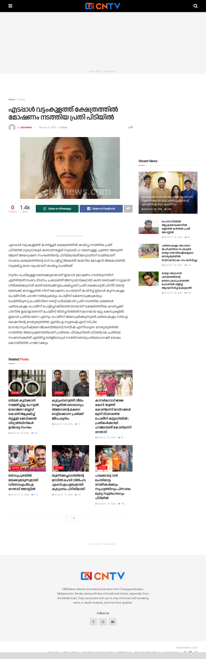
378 (189, 293)
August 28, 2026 (152, 209)
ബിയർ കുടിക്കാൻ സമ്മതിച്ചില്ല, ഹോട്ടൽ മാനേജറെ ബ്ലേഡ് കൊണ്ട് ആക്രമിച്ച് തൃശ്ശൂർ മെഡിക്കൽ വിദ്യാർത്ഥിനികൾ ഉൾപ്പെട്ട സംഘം (23, 414)
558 (169, 209)
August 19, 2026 (19, 494)
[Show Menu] (10, 6)
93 (121, 437)
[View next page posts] (74, 518)
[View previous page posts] (67, 518)
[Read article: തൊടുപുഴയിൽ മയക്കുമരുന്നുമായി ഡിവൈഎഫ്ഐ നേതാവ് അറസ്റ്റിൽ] (27, 458)
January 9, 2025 (47, 127)
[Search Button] (196, 6)
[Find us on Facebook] (93, 621)
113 (35, 494)
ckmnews (26, 127)
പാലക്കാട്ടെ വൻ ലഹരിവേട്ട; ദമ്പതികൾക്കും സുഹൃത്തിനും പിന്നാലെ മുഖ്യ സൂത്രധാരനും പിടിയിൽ (112, 486)
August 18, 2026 (106, 503)
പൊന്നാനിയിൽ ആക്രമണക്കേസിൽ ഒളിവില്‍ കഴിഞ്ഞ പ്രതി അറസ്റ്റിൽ (176, 227)
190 (122, 503)
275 (189, 265)
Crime (21, 99)
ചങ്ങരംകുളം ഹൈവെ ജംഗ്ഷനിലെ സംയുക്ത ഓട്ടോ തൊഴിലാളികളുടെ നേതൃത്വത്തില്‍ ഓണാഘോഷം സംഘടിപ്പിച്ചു (179, 253)
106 (35, 433)
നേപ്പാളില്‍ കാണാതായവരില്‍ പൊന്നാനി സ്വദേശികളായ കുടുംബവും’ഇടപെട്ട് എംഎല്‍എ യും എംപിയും (167, 200)
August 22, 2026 (19, 433)
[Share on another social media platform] (128, 209)
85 (188, 237)
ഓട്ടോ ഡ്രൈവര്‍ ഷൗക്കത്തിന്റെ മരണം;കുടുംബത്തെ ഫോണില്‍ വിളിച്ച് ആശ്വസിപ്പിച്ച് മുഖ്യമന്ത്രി (177, 281)
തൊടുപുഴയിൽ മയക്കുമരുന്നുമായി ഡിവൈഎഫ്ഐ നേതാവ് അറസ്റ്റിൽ (23, 482)
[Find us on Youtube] (112, 621)
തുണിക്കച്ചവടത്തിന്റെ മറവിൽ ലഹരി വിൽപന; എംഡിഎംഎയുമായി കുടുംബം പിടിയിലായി (69, 482)
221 (79, 494)
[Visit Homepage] (103, 6)
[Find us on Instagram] (103, 621)
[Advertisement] (103, 40)
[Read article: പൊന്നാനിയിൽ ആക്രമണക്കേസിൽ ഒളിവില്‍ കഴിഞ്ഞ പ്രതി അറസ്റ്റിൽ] (149, 227)
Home (11, 99)
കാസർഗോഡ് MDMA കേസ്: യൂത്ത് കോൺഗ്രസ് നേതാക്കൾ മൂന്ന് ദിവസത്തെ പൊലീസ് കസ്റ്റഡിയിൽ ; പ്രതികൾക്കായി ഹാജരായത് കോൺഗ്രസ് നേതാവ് (113, 416)
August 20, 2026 (106, 437)
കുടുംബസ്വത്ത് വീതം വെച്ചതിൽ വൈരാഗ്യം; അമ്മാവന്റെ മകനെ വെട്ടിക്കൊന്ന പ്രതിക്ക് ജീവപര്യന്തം (68, 409)
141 (79, 424)
